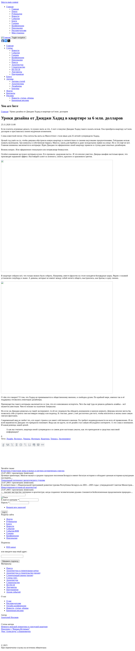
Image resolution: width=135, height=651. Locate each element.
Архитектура (17, 65)
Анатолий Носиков (9, 617)
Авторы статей (18, 81)
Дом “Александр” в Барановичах (16, 631)
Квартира (45, 439)
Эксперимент (65, 439)
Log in (4, 512)
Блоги (14, 21)
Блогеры (15, 88)
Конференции (18, 26)
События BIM (12, 531)
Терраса (53, 439)
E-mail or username (10, 500)
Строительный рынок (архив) (19, 575)
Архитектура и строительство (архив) (23, 573)
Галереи (15, 23)
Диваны (26, 439)
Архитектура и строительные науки (22, 570)
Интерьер (35, 439)
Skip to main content (9, 2)
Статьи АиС (11, 578)
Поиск (14, 11)
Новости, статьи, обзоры (23, 98)
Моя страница (18, 33)
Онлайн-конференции (16, 606)
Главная (9, 7)
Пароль (5, 502)
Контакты (10, 93)
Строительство (18, 67)
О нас (8, 601)
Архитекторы (18, 84)
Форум (9, 91)
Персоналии (17, 28)
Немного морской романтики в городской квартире (24, 626)
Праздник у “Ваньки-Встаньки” (15, 629)
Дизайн (9, 439)
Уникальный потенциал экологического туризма (23, 480)
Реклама (10, 95)
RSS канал (11, 547)
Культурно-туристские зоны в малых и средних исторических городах (32, 471)
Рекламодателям (19, 30)
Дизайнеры (17, 86)
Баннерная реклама (20, 100)
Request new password (16, 507)
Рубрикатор (17, 14)
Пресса (15, 62)
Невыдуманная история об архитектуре (19, 487)
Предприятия (18, 74)
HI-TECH (16, 69)
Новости (15, 16)
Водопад (18, 439)
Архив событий (13, 592)
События (16, 18)
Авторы (9, 79)
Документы (17, 72)
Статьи (9, 48)
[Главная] (6, 37)
